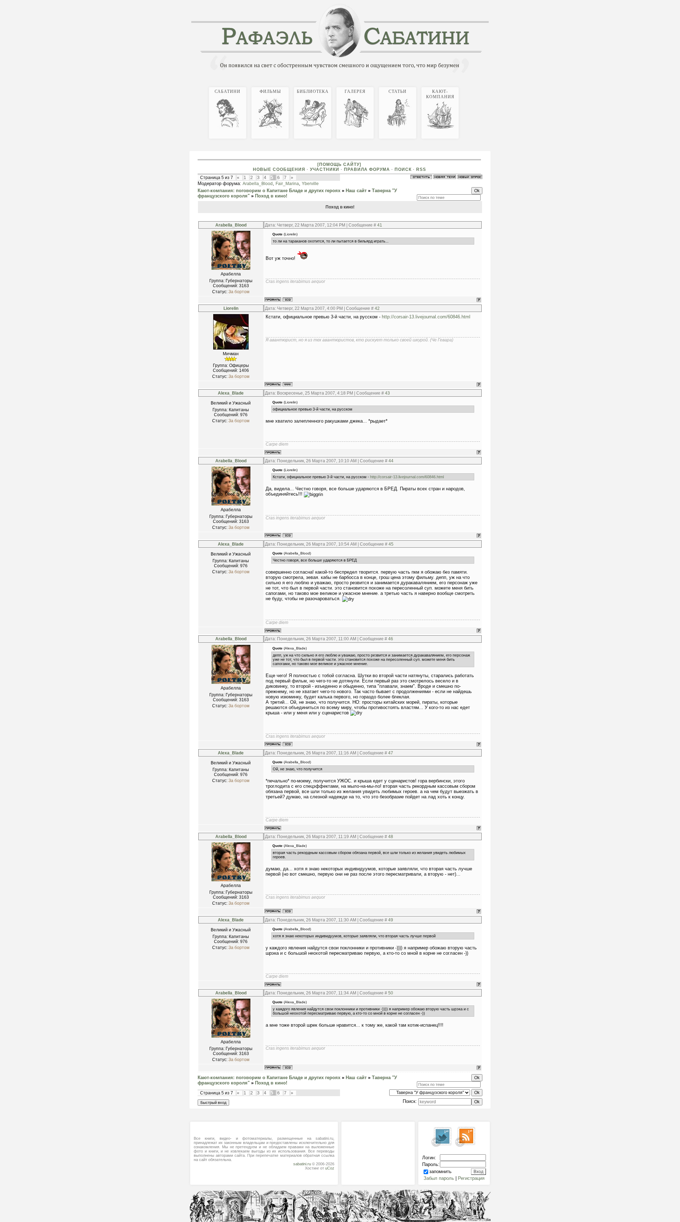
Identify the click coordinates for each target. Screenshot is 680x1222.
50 (390, 993)
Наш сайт (356, 190)
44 (391, 460)
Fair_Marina (287, 183)
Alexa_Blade (231, 393)
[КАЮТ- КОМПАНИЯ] (488, 86)
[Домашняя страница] (288, 384)
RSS (421, 169)
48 (390, 836)
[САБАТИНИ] (474, 86)
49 (390, 919)
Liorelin (230, 308)
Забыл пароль (439, 1178)
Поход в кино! (271, 196)
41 (379, 225)
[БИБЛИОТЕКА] (480, 86)
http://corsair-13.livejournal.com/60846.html (426, 316)
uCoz (329, 1168)
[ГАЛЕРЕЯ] (483, 86)
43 (387, 393)
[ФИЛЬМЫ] (477, 86)
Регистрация (471, 1178)
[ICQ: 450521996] (288, 299)
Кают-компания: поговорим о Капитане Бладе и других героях (269, 190)
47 (390, 753)
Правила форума (367, 169)
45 (391, 544)
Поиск (403, 169)
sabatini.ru (302, 1164)
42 (377, 308)
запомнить (440, 1171)
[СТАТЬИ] (485, 86)
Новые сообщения (279, 169)
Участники (324, 169)
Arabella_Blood (258, 183)
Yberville (310, 183)
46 (390, 638)
